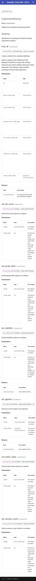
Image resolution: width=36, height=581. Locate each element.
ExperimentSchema (8, 194)
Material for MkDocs (13, 579)
